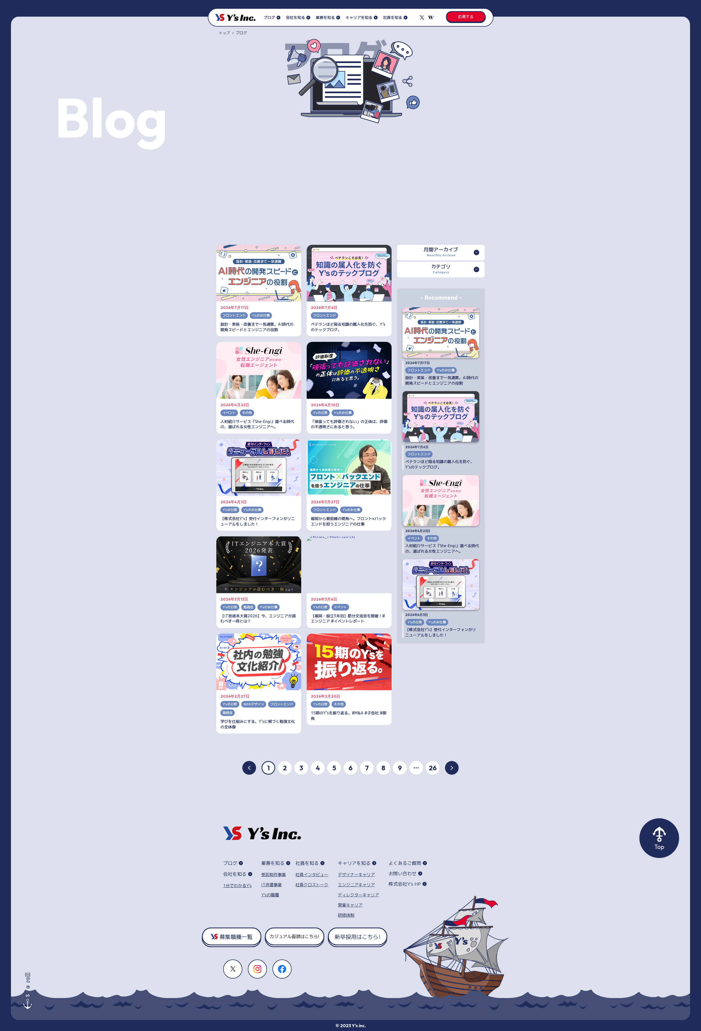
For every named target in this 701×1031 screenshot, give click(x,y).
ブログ (269, 17)
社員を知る (392, 17)
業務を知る (325, 17)
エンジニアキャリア (356, 885)
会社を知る (295, 17)
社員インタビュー (311, 874)
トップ (224, 32)
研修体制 (346, 915)
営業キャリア (350, 905)
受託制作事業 (273, 874)
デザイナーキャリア (356, 874)
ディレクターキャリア (358, 895)
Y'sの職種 (270, 895)
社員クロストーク (311, 885)
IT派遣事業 (271, 885)
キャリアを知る (359, 17)
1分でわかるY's (237, 885)
